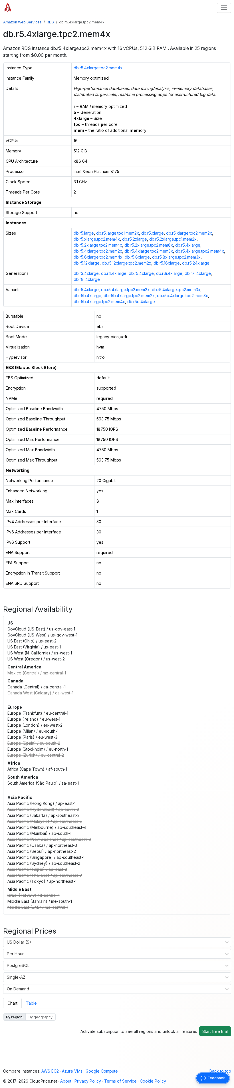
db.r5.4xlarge (187, 245)
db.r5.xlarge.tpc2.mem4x (97, 239)
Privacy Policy (87, 1081)
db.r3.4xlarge (86, 273)
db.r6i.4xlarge (169, 273)
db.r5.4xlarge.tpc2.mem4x (98, 67)
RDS (50, 22)
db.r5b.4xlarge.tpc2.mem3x (182, 295)
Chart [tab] (12, 1003)
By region (14, 1017)
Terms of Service (120, 1081)
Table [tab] (31, 1003)
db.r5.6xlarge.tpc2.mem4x (98, 257)
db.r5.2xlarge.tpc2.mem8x (148, 245)
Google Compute (102, 1071)
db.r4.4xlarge (113, 273)
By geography (41, 1017)
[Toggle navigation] (224, 8)
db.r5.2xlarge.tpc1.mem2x (173, 239)
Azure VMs (72, 1071)
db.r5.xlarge (152, 233)
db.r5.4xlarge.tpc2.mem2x (98, 251)
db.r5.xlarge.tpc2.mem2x (189, 233)
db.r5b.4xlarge (87, 295)
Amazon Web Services (22, 22)
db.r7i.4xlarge (198, 273)
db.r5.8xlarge (137, 257)
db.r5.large (84, 233)
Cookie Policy (153, 1081)
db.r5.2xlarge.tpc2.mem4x (98, 245)
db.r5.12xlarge (87, 263)
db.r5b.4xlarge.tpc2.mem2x (129, 295)
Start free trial (215, 1031)
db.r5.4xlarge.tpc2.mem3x (148, 251)
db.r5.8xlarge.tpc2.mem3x (176, 257)
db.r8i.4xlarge (87, 279)
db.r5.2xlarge (134, 239)
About (65, 1081)
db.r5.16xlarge (167, 263)
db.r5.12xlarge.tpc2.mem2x (126, 263)
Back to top (220, 1071)
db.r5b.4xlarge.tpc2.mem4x (99, 301)
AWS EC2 (50, 1071)
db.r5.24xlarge (195, 263)
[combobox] (7, 942)
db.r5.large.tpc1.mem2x (117, 233)
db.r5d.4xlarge (141, 301)
